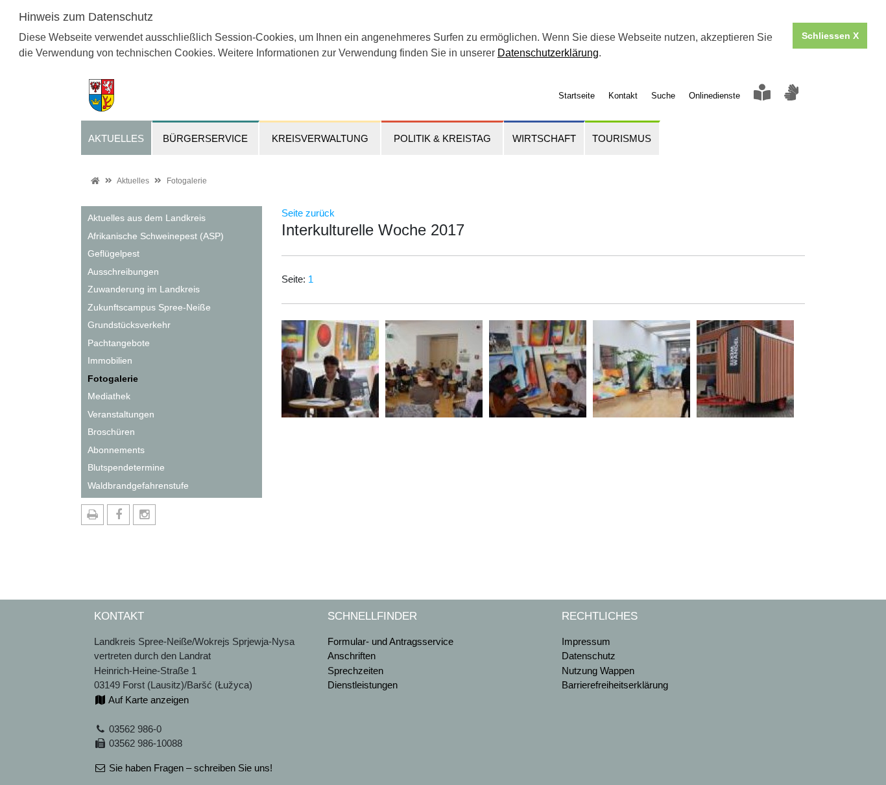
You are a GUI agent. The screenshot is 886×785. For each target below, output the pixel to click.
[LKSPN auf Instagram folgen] (144, 514)
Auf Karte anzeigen (147, 699)
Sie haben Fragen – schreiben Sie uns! (189, 767)
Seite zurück (308, 212)
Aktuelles (133, 180)
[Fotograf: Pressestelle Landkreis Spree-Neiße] (330, 367)
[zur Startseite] (97, 94)
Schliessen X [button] (830, 35)
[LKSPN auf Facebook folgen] (118, 514)
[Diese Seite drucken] (92, 514)
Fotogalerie (187, 180)
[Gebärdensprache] (791, 95)
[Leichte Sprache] (762, 95)
